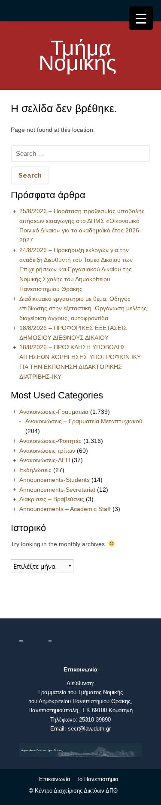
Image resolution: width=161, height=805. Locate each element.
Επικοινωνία (54, 779)
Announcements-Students (54, 479)
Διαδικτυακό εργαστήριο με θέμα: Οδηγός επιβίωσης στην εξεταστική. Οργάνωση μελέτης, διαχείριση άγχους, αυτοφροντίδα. (84, 308)
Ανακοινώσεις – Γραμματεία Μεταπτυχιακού (84, 421)
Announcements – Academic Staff (65, 508)
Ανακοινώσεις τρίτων (47, 450)
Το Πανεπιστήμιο (97, 779)
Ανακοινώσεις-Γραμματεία (53, 411)
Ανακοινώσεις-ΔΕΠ (44, 460)
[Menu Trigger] (141, 18)
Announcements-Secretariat (57, 489)
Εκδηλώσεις (35, 469)
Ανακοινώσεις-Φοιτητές (50, 440)
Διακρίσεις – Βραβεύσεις (51, 499)
